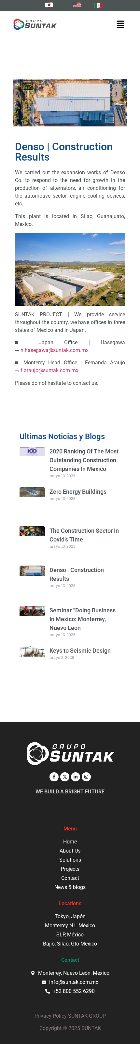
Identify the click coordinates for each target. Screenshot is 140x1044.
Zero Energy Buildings (77, 491)
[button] (120, 25)
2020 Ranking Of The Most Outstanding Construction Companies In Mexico (84, 460)
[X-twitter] (64, 776)
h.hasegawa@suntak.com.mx (55, 350)
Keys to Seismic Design (80, 650)
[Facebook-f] (54, 776)
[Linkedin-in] (75, 776)
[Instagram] (86, 776)
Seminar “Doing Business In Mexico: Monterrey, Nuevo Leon (82, 619)
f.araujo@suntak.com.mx (49, 370)
